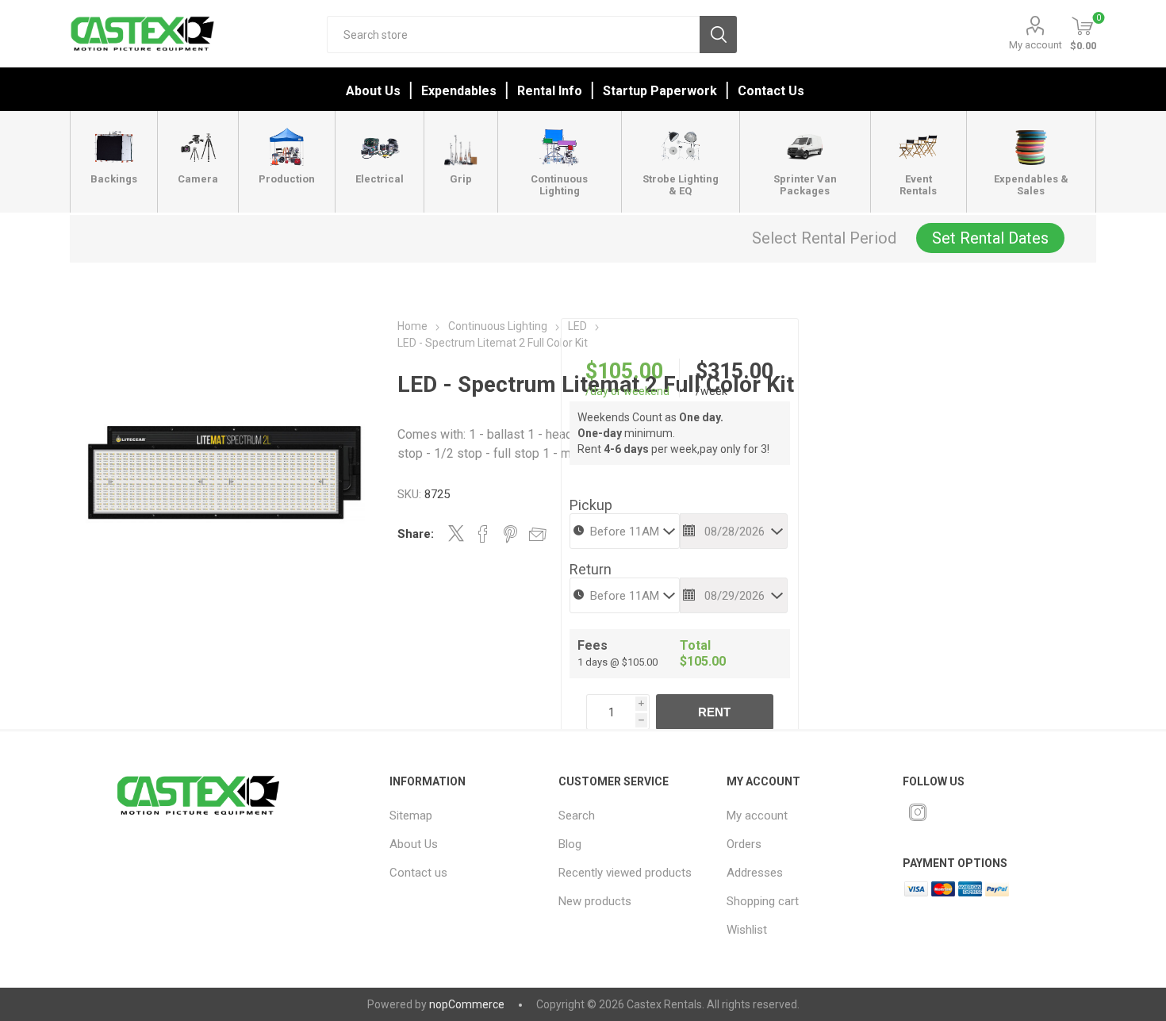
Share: (415, 534)
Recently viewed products (625, 873)
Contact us (418, 873)
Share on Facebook (483, 534)
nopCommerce (466, 1004)
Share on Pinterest (510, 534)
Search (718, 34)
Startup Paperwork (660, 90)
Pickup (591, 505)
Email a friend (538, 534)
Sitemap (410, 815)
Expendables (459, 90)
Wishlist (747, 930)
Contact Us (771, 90)
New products (594, 901)
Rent (714, 712)
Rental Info (549, 90)
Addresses (755, 873)
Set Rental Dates (990, 238)
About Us (373, 90)
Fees (592, 645)
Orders (744, 844)
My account (1035, 45)
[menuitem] (462, 815)
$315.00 (734, 371)
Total (695, 645)
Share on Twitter (456, 533)
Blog (569, 844)
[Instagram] (917, 812)
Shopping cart (763, 901)
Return (591, 569)
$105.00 (624, 371)
